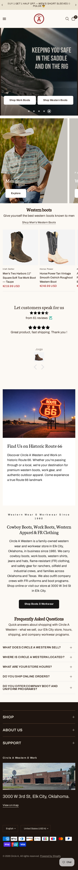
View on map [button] (11, 805)
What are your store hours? (27, 666)
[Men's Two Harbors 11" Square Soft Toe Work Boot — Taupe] (20, 247)
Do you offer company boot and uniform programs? (30, 687)
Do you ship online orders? (26, 676)
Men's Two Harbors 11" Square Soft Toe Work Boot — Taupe (19, 277)
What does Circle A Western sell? (32, 647)
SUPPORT (12, 743)
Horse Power (46, 269)
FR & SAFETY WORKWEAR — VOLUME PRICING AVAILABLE (39, 4)
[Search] (67, 19)
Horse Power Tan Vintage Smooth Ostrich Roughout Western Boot (56, 277)
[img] (39, 313)
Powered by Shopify (50, 856)
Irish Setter (9, 269)
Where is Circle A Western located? (34, 657)
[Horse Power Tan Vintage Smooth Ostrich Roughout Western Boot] (57, 247)
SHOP (8, 717)
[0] (72, 19)
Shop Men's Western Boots (39, 222)
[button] (53, 90)
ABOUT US (12, 730)
